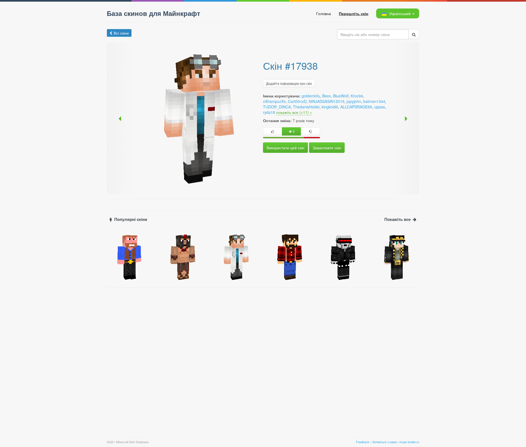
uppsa (379, 106)
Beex (326, 96)
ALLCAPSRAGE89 (356, 106)
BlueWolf (340, 96)
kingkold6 (330, 106)
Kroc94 (357, 96)
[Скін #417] (289, 256)
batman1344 (374, 101)
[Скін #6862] (129, 256)
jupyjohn (354, 101)
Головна (323, 13)
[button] (397, 13)
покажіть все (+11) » (294, 112)
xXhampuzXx (274, 101)
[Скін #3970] (182, 256)
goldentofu (311, 96)
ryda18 (269, 112)
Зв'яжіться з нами (384, 442)
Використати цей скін (285, 147)
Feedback (362, 442)
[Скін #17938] (236, 256)
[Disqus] (263, 359)
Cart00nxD (297, 101)
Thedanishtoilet (306, 106)
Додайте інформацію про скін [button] (289, 83)
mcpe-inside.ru (409, 442)
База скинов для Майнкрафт (153, 13)
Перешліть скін (353, 13)
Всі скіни (121, 33)
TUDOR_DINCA (277, 106)
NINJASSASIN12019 (326, 101)
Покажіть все (397, 219)
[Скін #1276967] (396, 256)
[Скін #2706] (343, 256)
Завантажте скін (327, 147)
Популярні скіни (130, 219)
